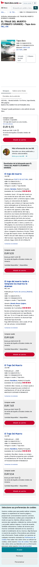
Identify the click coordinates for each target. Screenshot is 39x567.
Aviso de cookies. (23, 542)
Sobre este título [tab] (19, 91)
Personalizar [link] (19, 562)
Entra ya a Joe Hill (18, 156)
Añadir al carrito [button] (19, 140)
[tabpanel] (18, 105)
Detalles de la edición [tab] (11, 96)
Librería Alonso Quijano (18, 303)
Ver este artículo (8, 124)
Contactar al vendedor (11, 243)
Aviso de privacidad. (25, 546)
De (20, 58)
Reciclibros (13, 380)
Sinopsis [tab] (6, 91)
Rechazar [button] (19, 556)
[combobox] (22, 7)
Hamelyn (13, 189)
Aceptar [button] (19, 550)
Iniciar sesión (27, 3)
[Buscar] (35, 7)
